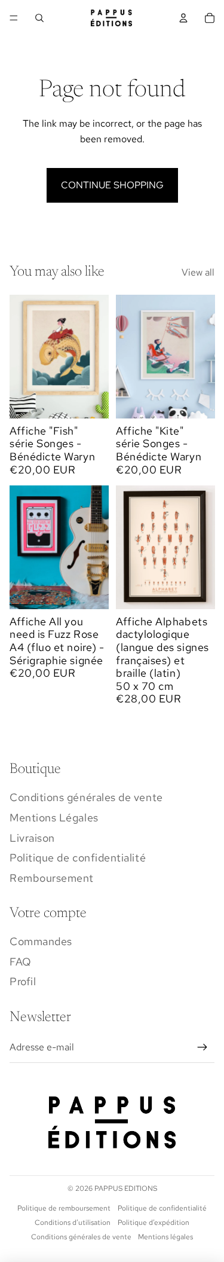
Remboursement (52, 878)
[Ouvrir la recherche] (39, 18)
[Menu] (13, 18)
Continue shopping (112, 185)
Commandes (41, 941)
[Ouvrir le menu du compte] (183, 18)
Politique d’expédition (153, 1222)
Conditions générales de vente (86, 797)
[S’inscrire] (202, 1047)
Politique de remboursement (64, 1208)
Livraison (32, 838)
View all (198, 272)
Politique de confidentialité (78, 857)
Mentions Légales (54, 817)
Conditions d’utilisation (73, 1222)
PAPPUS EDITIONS (125, 1188)
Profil (23, 981)
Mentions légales (165, 1237)
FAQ (21, 961)
